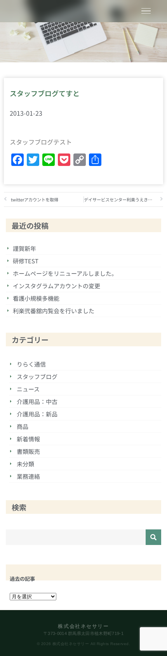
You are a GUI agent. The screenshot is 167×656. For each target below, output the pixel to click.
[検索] (153, 537)
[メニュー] (146, 10)
